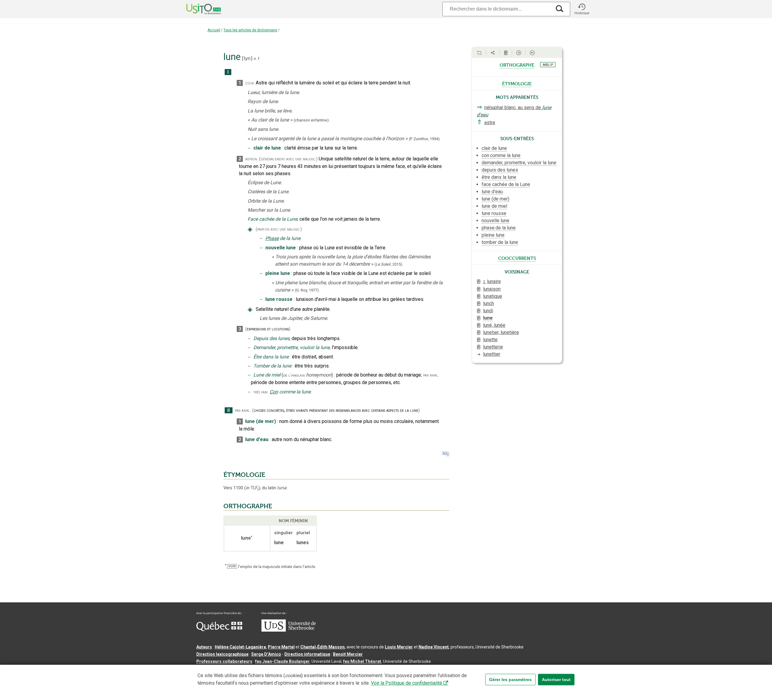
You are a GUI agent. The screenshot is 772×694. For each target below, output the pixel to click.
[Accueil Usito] (197, 9)
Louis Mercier (399, 647)
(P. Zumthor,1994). (425, 139)
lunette (490, 339)
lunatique (492, 296)
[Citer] (479, 52)
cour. (250, 83)
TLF (252, 488)
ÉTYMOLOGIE (244, 474)
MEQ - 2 (548, 64)
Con (274, 392)
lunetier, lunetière (501, 332)
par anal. (431, 375)
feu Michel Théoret (362, 661)
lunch (488, 303)
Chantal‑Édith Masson (322, 647)
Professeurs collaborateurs (224, 661)
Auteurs (204, 647)
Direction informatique (307, 654)
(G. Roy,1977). (307, 290)
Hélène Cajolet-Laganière (240, 647)
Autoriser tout (556, 679)
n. (255, 58)
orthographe (517, 64)
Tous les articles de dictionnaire (250, 30)
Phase (272, 238)
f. (259, 58)
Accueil (213, 30)
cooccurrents (517, 257)
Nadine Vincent (434, 647)
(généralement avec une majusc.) (288, 159)
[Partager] (492, 52)
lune (488, 318)
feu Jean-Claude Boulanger (282, 661)
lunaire (492, 281)
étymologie (517, 83)
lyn (247, 58)
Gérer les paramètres (510, 679)
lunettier (491, 354)
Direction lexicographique (222, 654)
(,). (389, 264)
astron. (251, 159)
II (228, 410)
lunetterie (493, 347)
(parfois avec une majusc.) (279, 229)
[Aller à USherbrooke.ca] (288, 630)
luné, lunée (494, 325)
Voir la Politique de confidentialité (406, 683)
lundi (488, 311)
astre (489, 122)
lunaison (492, 289)
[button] (582, 9)
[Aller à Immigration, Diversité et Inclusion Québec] (219, 629)
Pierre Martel (281, 647)
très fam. (260, 392)
